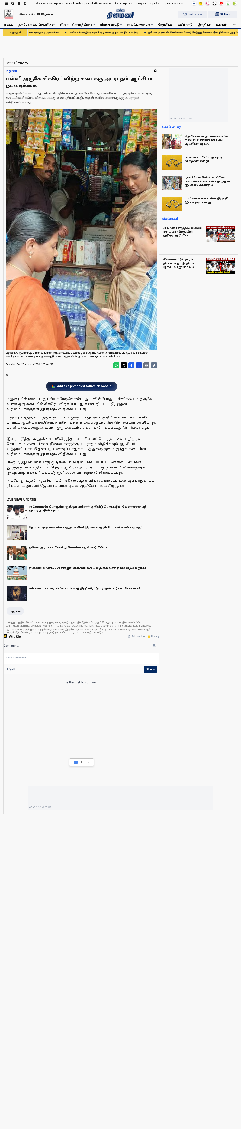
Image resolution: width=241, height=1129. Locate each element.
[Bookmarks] (19, 4)
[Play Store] (235, 3)
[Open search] (13, 4)
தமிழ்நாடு (185, 24)
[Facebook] (194, 3)
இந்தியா (204, 24)
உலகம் (221, 24)
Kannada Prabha (74, 3)
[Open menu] (6, 3)
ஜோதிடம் (165, 24)
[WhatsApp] (228, 3)
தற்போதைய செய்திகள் (36, 24)
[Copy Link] (154, 365)
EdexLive (159, 3)
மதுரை (11, 71)
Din (8, 375)
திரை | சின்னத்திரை (76, 24)
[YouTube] (221, 3)
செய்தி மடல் (195, 13)
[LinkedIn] (139, 365)
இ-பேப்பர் (225, 13)
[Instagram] (207, 3)
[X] (214, 3)
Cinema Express (122, 3)
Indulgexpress (143, 3)
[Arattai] (201, 3)
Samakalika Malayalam (98, 3)
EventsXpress (175, 3)
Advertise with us (181, 118)
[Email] (146, 365)
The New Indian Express (49, 3)
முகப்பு (8, 24)
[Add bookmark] (155, 70)
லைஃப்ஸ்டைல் (138, 24)
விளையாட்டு (109, 24)
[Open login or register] (25, 4)
